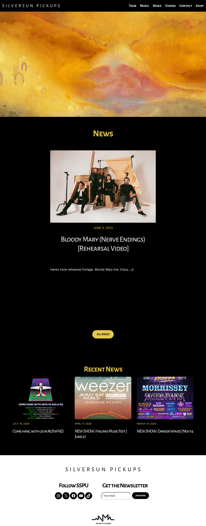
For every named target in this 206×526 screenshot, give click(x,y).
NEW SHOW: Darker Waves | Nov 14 (165, 431)
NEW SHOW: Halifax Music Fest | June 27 (101, 434)
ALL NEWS (103, 334)
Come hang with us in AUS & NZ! (38, 431)
